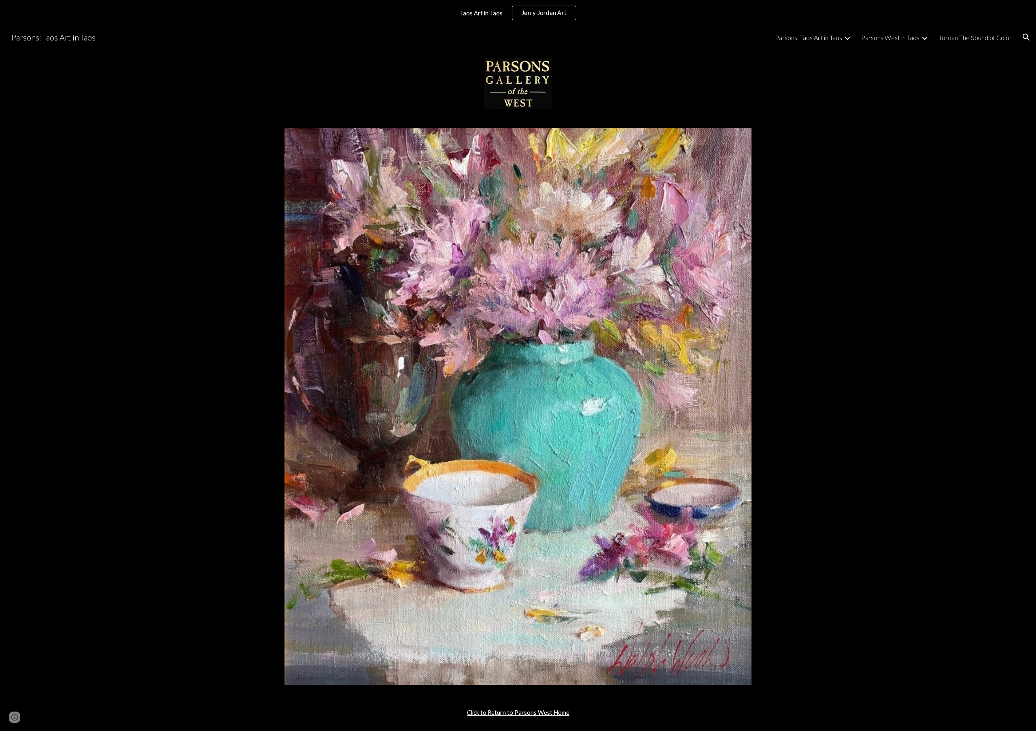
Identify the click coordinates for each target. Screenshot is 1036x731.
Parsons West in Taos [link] (890, 37)
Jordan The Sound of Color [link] (975, 37)
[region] (518, 13)
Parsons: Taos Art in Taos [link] (808, 37)
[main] (518, 713)
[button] (1026, 37)
